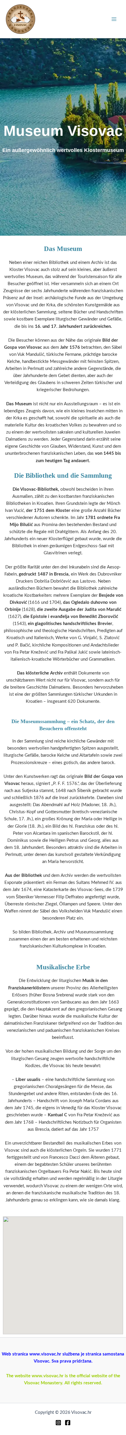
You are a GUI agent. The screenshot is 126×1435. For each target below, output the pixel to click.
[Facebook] (68, 1423)
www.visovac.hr (48, 1376)
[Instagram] (58, 1423)
